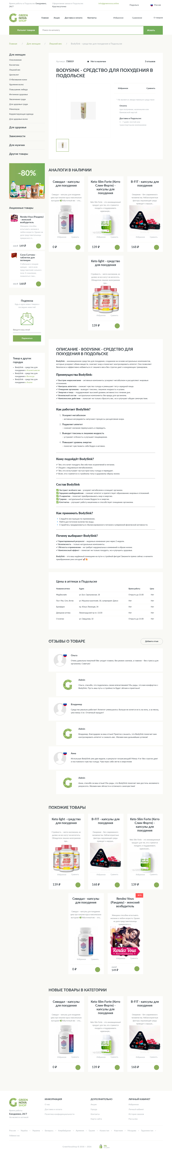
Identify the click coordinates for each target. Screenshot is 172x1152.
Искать (151, 30)
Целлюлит (14, 75)
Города (94, 1109)
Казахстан (104, 1131)
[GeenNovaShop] (18, 17)
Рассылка (133, 1119)
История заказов (136, 1114)
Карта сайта (96, 1119)
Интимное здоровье (18, 94)
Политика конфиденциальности (59, 1114)
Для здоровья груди (18, 104)
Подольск (134, 5)
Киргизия (118, 1131)
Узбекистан (14, 1136)
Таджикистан (147, 1131)
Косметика (14, 65)
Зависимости (17, 136)
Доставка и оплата (73, 18)
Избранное (134, 1105)
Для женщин (17, 54)
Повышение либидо (18, 90)
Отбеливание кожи (18, 80)
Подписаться (27, 338)
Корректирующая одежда (21, 114)
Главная (45, 18)
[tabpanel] (83, 111)
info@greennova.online (108, 4)
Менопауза (14, 109)
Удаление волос (16, 85)
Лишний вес (14, 70)
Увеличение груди (17, 99)
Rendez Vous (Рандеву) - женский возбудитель (125, 902)
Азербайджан (64, 1131)
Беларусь (49, 1131)
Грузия (92, 1131)
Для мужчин (17, 145)
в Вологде (29, 376)
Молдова (132, 1131)
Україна (24, 1131)
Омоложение (15, 60)
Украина (36, 1131)
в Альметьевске (32, 370)
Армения (80, 1131)
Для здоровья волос (18, 119)
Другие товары (18, 154)
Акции (57, 18)
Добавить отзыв (151, 641)
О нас (47, 1105)
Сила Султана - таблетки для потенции (28, 258)
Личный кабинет (136, 1109)
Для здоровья (17, 127)
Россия (12, 1131)
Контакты (92, 18)
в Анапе (28, 382)
